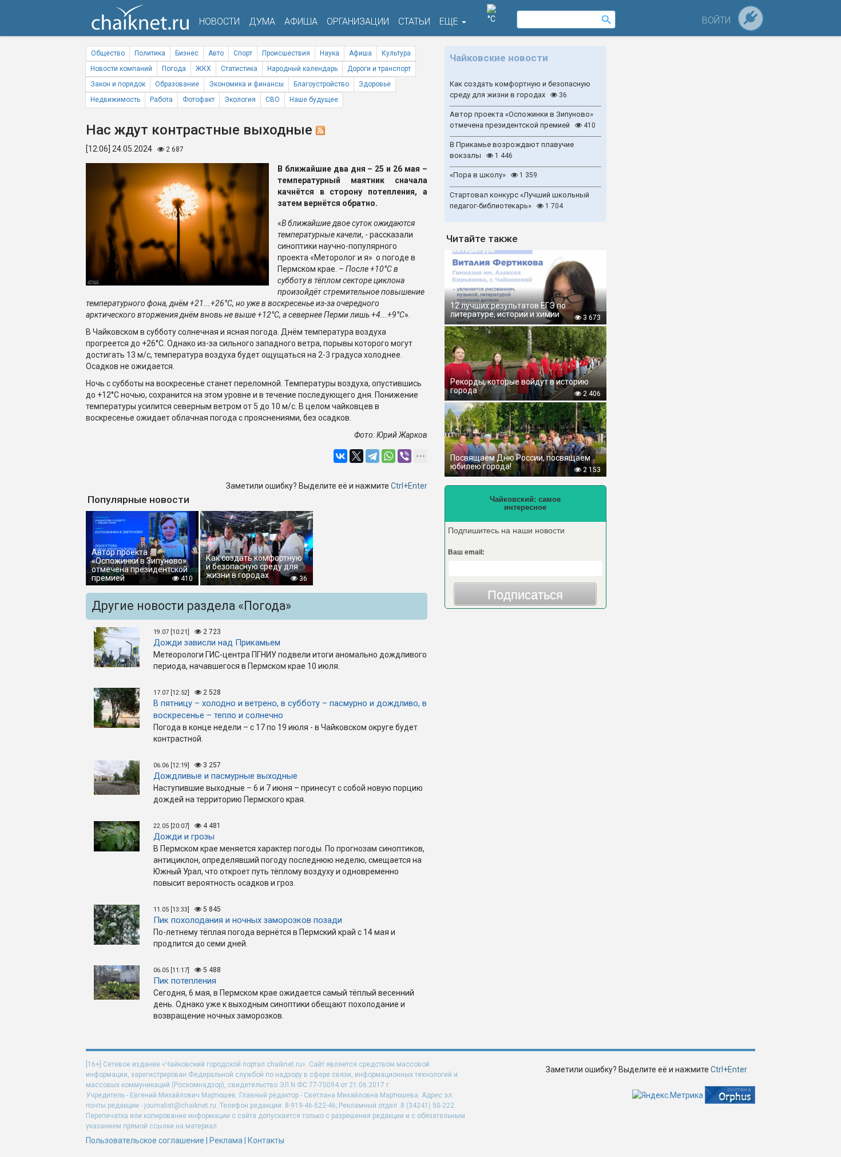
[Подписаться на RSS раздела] (320, 130)
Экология (240, 100)
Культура (396, 53)
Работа (161, 100)
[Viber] (404, 456)
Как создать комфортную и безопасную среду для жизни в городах (520, 89)
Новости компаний (121, 69)
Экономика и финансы (246, 84)
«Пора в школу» (493, 175)
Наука (329, 53)
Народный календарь (302, 69)
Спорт (242, 53)
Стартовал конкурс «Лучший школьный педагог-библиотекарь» (519, 200)
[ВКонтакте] (340, 456)
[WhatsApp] (388, 456)
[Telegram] (372, 456)
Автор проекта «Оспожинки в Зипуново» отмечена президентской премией (523, 119)
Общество (108, 53)
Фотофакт (199, 100)
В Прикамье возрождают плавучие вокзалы (512, 150)
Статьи (414, 21)
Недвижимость (115, 100)
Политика (149, 53)
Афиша (360, 53)
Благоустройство (321, 84)
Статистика (239, 69)
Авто (216, 53)
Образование (177, 84)
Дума (262, 21)
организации (358, 21)
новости (219, 21)
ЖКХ (203, 69)
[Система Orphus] (730, 1094)
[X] (356, 456)
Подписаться (525, 595)
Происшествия (286, 53)
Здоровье (375, 84)
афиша (301, 21)
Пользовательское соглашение (145, 1140)
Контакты (266, 1140)
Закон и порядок (117, 84)
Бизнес (187, 53)
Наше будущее (313, 100)
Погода (174, 69)
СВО (272, 100)
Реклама (226, 1140)
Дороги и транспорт (379, 69)
